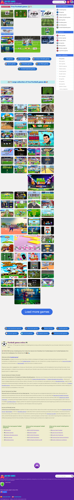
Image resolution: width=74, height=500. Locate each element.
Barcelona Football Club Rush (60, 395)
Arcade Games (62, 40)
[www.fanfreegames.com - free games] (8, 477)
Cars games (61, 43)
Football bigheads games (65, 27)
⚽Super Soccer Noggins (56, 432)
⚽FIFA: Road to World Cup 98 (34, 439)
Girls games (61, 81)
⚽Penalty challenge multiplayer (58, 439)
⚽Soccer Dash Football (56, 430)
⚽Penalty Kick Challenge (56, 435)
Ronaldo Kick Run (60, 381)
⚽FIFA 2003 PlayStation (33, 430)
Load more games (37, 311)
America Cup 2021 (51, 413)
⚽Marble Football (31, 432)
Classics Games (62, 68)
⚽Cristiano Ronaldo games (11, 435)
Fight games (62, 61)
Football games (62, 9)
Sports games (62, 19)
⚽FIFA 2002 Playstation (33, 435)
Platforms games (63, 66)
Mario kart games (33, 328)
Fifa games (61, 12)
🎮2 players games (8, 432)
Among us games (63, 48)
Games (8, 480)
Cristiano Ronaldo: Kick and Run (55, 379)
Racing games (62, 45)
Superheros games (63, 50)
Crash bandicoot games (14, 328)
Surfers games (63, 328)
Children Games (62, 86)
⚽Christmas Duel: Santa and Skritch (59, 437)
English (4, 492)
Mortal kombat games (60, 333)
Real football (21, 363)
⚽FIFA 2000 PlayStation (33, 437)
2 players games (62, 14)
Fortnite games (27, 333)
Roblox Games (48, 328)
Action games (62, 35)
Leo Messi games (63, 25)
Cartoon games (62, 38)
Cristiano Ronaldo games (64, 17)
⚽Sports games (8, 437)
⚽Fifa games (7, 430)
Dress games (62, 84)
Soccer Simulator (66, 361)
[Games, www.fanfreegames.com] (8, 2)
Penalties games (62, 22)
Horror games (62, 76)
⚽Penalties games (9, 439)
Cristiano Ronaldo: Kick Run (39, 379)
